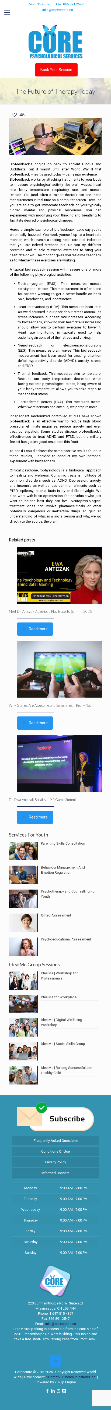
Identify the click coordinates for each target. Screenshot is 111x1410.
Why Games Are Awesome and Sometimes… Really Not (50, 705)
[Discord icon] (66, 17)
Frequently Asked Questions (56, 1141)
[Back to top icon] (55, 1361)
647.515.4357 (39, 4)
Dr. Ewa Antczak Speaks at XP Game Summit (43, 799)
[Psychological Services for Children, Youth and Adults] (55, 41)
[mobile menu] (7, 12)
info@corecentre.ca (57, 10)
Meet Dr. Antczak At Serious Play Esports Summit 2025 (50, 611)
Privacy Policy (55, 1162)
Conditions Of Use (55, 1151)
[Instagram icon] (59, 17)
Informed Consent (55, 1173)
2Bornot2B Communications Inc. (71, 1377)
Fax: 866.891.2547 (70, 4)
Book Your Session (56, 70)
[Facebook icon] (46, 17)
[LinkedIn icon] (53, 17)
